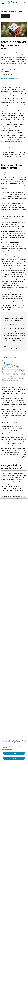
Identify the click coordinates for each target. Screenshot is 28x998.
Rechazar (14, 753)
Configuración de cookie (7, 749)
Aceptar (14, 758)
